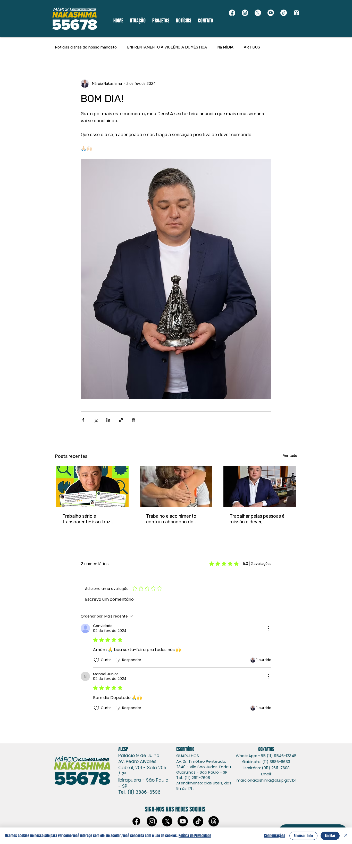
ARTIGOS (252, 47)
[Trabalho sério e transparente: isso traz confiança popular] (92, 486)
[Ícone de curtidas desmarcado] (96, 660)
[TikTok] (283, 13)
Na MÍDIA (225, 47)
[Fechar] (346, 836)
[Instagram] (245, 13)
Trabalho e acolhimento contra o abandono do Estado (171, 519)
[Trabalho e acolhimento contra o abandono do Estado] (176, 486)
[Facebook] (232, 13)
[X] (258, 13)
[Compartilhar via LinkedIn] (108, 420)
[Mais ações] (268, 628)
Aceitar (330, 836)
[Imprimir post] (133, 420)
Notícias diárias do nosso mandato (86, 47)
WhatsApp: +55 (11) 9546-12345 (266, 755)
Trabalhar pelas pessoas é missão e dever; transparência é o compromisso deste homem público (257, 519)
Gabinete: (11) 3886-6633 (266, 761)
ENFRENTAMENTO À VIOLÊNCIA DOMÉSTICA (167, 47)
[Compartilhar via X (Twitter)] (95, 420)
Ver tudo (290, 455)
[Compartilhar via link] (121, 420)
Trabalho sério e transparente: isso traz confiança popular (86, 519)
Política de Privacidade (195, 835)
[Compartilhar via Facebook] (83, 420)
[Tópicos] (296, 13)
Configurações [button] (274, 835)
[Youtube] (270, 13)
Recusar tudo (303, 836)
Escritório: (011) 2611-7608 (266, 767)
